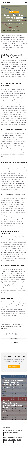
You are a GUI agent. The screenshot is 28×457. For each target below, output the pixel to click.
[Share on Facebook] (9, 334)
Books (19, 439)
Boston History (8, 442)
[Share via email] (16, 334)
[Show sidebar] (26, 2)
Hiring (19, 437)
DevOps (17, 442)
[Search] (23, 2)
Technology (19, 430)
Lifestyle (15, 432)
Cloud (5, 430)
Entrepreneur (8, 432)
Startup (11, 11)
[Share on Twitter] (6, 334)
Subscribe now (14, 366)
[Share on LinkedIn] (12, 334)
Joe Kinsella (7, 2)
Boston (13, 435)
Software (7, 435)
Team (17, 11)
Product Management (10, 437)
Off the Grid (12, 439)
